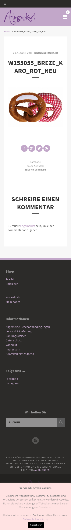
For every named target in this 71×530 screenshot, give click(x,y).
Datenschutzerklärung (35, 519)
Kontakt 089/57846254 (20, 354)
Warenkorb (13, 297)
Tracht (10, 279)
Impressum (13, 349)
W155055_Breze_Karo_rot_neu (35, 67)
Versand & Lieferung (18, 331)
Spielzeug (12, 284)
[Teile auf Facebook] (24, 148)
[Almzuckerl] (19, 17)
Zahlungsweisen (16, 336)
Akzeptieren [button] (36, 524)
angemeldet (27, 226)
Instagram (12, 383)
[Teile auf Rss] (46, 148)
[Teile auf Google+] (31, 148)
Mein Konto (13, 302)
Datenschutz (14, 340)
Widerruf (11, 345)
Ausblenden (42, 470)
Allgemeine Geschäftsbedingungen (28, 327)
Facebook (12, 379)
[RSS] (35, 440)
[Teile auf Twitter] (39, 148)
